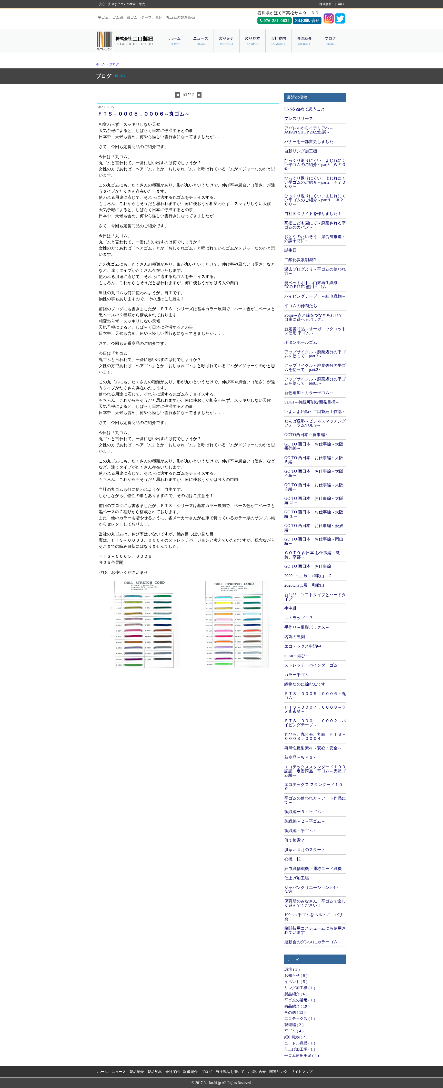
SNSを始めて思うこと (304, 109)
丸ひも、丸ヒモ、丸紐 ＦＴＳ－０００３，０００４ (315, 736)
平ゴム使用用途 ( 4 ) (301, 1055)
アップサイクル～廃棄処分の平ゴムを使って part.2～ (315, 367)
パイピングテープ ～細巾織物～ (315, 296)
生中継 (290, 608)
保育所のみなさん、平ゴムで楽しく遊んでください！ (315, 903)
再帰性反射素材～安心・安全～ (313, 748)
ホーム (100, 64)
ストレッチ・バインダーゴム (311, 665)
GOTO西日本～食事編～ (306, 434)
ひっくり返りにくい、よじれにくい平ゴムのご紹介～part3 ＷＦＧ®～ (315, 164)
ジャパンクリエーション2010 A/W (311, 889)
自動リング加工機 (300, 151)
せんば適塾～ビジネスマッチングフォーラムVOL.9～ (315, 423)
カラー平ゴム (296, 674)
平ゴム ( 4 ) (294, 1031)
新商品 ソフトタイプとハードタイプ (315, 597)
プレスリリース (298, 118)
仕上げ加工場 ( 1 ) (299, 1049)
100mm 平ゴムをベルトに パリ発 (313, 917)
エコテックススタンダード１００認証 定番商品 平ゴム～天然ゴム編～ (315, 771)
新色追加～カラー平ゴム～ (309, 392)
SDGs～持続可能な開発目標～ (311, 402)
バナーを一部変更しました (309, 141)
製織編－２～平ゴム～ (304, 821)
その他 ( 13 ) (295, 1012)
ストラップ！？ (298, 618)
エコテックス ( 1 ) (299, 1019)
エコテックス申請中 (302, 646)
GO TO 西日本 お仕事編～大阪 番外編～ (313, 446)
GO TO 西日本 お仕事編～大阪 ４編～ (313, 473)
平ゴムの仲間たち (300, 306)
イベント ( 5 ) (295, 982)
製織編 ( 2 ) (294, 1025)
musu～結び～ (296, 656)
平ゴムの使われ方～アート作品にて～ (315, 800)
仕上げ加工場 (296, 878)
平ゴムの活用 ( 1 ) (299, 1000)
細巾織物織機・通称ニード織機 (313, 868)
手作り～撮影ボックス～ (306, 627)
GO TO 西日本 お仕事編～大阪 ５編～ (313, 459)
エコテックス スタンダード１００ (313, 786)
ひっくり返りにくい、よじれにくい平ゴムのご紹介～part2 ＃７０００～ (315, 182)
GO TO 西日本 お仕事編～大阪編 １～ (313, 514)
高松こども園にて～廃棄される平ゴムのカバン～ (315, 225)
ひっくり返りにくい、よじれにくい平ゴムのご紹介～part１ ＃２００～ (315, 200)
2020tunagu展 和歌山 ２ (308, 576)
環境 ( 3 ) (292, 969)
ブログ (114, 64)
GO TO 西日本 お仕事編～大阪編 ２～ (313, 500)
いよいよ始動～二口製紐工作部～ (315, 411)
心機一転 (292, 859)
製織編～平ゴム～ (300, 830)
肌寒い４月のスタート (304, 849)
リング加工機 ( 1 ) (299, 988)
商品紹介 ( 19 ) (296, 1006)
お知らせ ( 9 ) (295, 975)
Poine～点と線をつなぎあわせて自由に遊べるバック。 (313, 317)
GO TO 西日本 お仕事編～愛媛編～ (313, 527)
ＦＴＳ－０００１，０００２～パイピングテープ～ (315, 723)
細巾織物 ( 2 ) (295, 1037)
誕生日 (290, 250)
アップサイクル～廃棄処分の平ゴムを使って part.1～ (315, 381)
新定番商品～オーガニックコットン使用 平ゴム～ (315, 331)
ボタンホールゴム (300, 342)
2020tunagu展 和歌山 (304, 585)
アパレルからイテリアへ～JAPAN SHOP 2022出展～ (309, 130)
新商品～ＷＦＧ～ (300, 757)
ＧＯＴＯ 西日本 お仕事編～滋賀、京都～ (312, 555)
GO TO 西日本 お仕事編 (307, 566)
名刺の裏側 (294, 637)
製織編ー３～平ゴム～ (304, 812)
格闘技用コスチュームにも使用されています (315, 930)
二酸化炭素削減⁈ (300, 259)
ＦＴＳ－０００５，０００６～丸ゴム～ (315, 695)
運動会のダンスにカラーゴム (311, 942)
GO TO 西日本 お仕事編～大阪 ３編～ (313, 487)
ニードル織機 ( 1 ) (299, 1043)
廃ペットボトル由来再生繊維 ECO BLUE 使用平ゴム (311, 285)
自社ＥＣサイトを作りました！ (313, 213)
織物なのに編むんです (304, 684)
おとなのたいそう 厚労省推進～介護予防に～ (315, 238)
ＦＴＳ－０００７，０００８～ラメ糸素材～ (315, 709)
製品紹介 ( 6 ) (295, 994)
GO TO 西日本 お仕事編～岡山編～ (313, 541)
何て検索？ (294, 840)
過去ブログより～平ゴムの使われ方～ (315, 271)
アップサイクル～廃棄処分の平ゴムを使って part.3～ (315, 354)
